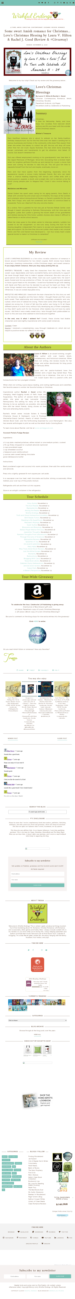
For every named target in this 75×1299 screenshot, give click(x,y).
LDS (14, 1166)
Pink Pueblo (42, 1285)
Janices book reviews (31, 566)
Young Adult (7, 1186)
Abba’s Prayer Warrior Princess (32, 530)
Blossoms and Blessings (32, 527)
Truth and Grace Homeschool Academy (32, 515)
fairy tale (17, 1186)
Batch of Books (33, 1168)
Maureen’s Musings (32, 522)
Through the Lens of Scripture (32, 537)
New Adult (6, 1173)
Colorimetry (32, 1163)
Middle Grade (7, 1169)
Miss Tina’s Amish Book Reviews (31, 549)
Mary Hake (32, 546)
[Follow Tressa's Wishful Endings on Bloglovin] (62, 1216)
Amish (19, 27)
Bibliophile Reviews (32, 539)
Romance (61, 27)
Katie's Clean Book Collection (35, 1178)
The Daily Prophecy (35, 1170)
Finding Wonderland (35, 1156)
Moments (32, 554)
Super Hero (17, 1176)
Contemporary (37, 27)
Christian (26, 27)
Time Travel (16, 1179)
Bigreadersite (32, 508)
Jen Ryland (32, 1159)
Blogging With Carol (32, 558)
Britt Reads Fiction (32, 518)
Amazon (39, 242)
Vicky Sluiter (32, 503)
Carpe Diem (31, 568)
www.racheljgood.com (44, 428)
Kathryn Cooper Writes (36, 1199)
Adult (5, 1156)
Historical (6, 1166)
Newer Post (13, 738)
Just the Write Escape (32, 551)
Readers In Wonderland (36, 1194)
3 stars (13, 27)
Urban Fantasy (8, 1183)
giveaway (47, 27)
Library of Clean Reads (36, 1201)
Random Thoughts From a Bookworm (32, 534)
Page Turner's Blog (35, 1197)
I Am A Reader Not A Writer (38, 1161)
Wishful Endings (32, 513)
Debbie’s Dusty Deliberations (31, 563)
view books (46, 990)
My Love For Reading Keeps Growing (36, 1184)
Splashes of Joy (32, 542)
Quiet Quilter (32, 525)
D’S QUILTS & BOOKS (32, 544)
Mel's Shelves (33, 1175)
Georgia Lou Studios (56, 1291)
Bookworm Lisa (34, 1181)
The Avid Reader (32, 506)
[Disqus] (37, 772)
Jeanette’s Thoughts (32, 532)
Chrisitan (6, 1160)
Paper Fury (32, 1187)
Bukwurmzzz (32, 556)
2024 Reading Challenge (37, 979)
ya (3, 1189)
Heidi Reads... (33, 1165)
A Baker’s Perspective (31, 570)
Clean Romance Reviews (37, 1204)
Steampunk (7, 1176)
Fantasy (18, 1163)
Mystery (17, 1169)
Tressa (35, 981)
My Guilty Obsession (35, 1192)
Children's (13, 1156)
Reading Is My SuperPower (31, 520)
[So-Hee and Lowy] (10, 1010)
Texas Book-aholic (32, 561)
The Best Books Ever (35, 1190)
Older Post (62, 738)
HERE (36, 621)
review (54, 27)
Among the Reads (32, 510)
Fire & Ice (31, 1172)
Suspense (6, 1179)
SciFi (14, 1173)
